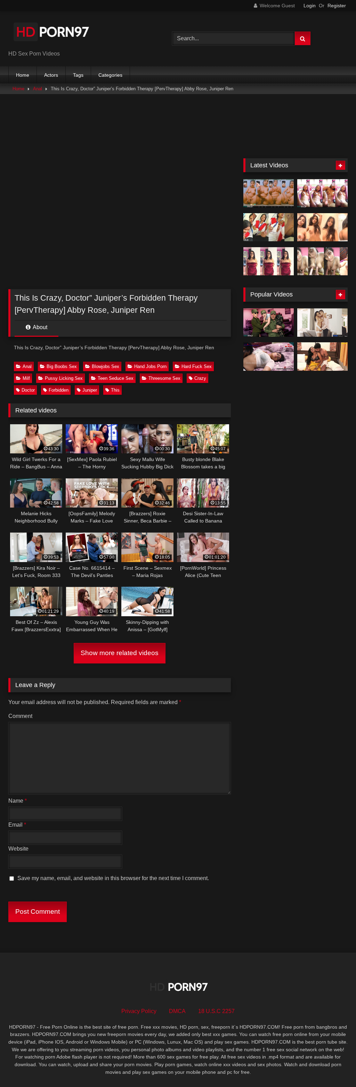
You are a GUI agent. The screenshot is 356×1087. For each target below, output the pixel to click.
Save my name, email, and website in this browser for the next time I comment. (113, 878)
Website (18, 849)
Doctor (28, 390)
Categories (110, 75)
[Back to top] (334, 1066)
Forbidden (58, 390)
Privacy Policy (138, 1011)
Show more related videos (120, 653)
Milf (26, 378)
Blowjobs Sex (105, 366)
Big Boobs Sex (62, 366)
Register (336, 5)
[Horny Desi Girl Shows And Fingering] (322, 193)
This (115, 390)
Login (310, 5)
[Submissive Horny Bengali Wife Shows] (322, 261)
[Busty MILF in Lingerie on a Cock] (322, 322)
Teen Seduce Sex (116, 378)
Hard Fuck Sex (196, 366)
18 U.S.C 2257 (216, 1011)
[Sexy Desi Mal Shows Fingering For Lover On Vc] (268, 193)
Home (22, 75)
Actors (51, 75)
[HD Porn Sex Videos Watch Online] (79, 33)
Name (17, 801)
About (39, 327)
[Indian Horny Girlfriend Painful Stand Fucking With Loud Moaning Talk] (268, 261)
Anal (37, 88)
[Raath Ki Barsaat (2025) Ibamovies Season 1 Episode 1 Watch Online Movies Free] (268, 356)
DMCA (177, 1011)
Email (17, 825)
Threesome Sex (164, 378)
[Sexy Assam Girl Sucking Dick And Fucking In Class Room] (268, 227)
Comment (20, 716)
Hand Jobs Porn (150, 366)
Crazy (200, 378)
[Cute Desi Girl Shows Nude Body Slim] (322, 227)
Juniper (89, 390)
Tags (78, 75)
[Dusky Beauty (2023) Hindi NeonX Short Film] (322, 356)
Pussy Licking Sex (64, 378)
